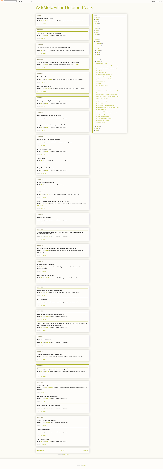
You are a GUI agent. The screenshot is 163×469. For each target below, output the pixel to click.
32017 (41, 387)
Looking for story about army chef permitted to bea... (107, 96)
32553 (41, 292)
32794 (41, 236)
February (99, 61)
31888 (41, 432)
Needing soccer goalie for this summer (49, 290)
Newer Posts (40, 450)
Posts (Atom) (65, 454)
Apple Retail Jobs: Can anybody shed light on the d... (108, 107)
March (98, 59)
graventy (47, 267)
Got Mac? (40, 192)
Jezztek (47, 250)
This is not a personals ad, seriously (49, 33)
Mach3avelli (48, 302)
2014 (96, 26)
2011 (96, 32)
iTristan (47, 292)
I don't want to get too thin (46, 182)
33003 (41, 185)
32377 (41, 342)
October (98, 46)
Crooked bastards (43, 439)
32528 (41, 302)
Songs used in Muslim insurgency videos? (51, 125)
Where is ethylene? (43, 385)
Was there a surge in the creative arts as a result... (107, 94)
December (99, 43)
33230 (41, 103)
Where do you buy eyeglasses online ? (49, 139)
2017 (96, 21)
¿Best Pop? (41, 158)
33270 (41, 88)
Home (63, 450)
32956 (41, 203)
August (98, 50)
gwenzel (47, 371)
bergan (47, 203)
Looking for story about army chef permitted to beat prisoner (57, 248)
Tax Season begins (43, 429)
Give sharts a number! (44, 86)
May (98, 56)
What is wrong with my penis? (47, 420)
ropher (46, 356)
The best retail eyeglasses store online (49, 354)
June (98, 54)
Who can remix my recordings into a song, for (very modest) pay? (58, 62)
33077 (41, 151)
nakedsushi (48, 88)
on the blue (40, 205)
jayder (46, 64)
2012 (96, 30)
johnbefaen (48, 142)
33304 (41, 79)
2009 (96, 36)
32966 (41, 194)
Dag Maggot (48, 21)
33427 (41, 35)
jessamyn (77, 64)
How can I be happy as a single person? (50, 115)
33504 (41, 21)
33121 (41, 127)
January (98, 126)
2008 (96, 37)
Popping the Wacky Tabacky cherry (48, 101)
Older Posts (85, 450)
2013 (96, 28)
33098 (41, 142)
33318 (41, 64)
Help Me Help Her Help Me (45, 168)
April (98, 57)
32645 (41, 267)
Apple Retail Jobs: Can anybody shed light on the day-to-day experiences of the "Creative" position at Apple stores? (62, 324)
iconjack (47, 194)
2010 (96, 34)
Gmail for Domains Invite (45, 18)
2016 (96, 23)
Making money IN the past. (46, 264)
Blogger (84, 465)
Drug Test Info (42, 77)
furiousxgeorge (49, 79)
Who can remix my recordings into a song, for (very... (107, 68)
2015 (96, 24)
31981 (41, 398)
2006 (96, 41)
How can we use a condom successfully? (50, 314)
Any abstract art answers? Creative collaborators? (53, 47)
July (98, 52)
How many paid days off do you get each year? (52, 369)
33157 (41, 118)
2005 (96, 128)
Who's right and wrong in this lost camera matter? (53, 201)
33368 (41, 50)
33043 (41, 161)
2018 (96, 19)
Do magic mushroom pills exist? (47, 396)
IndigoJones (48, 278)
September (99, 48)
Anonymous (48, 35)
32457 (41, 316)
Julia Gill (47, 50)
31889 (41, 422)
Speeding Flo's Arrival (44, 339)
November (99, 45)
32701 (41, 250)
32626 (41, 278)
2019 (96, 17)
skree (46, 161)
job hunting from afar (44, 149)
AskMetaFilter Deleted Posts (64, 7)
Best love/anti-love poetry (45, 275)
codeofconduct (49, 387)
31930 (41, 408)
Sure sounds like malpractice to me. (48, 405)
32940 (41, 220)
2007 (96, 39)
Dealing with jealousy (44, 217)
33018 (41, 170)
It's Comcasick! (42, 299)
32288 (41, 356)
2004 (96, 130)
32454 (41, 327)
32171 (41, 371)
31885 (41, 441)
